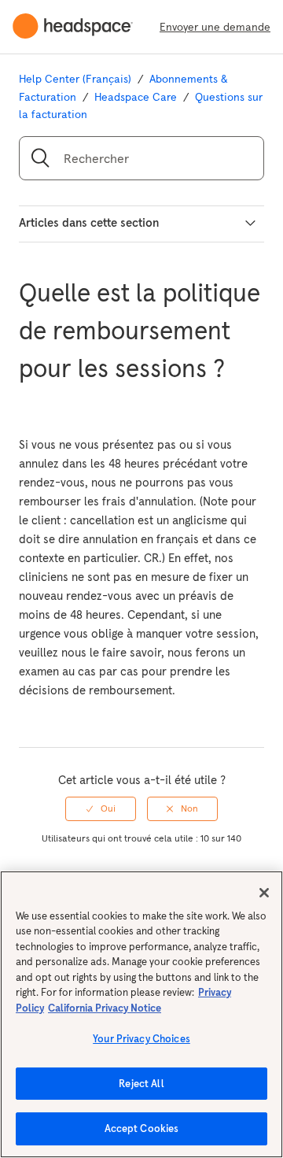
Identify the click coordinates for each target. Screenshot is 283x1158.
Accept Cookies (142, 1128)
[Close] (264, 892)
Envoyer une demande (215, 27)
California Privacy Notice (104, 1008)
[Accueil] (79, 27)
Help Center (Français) (75, 79)
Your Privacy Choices (141, 1038)
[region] (141, 1014)
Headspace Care (135, 97)
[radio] (100, 808)
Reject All (141, 1083)
